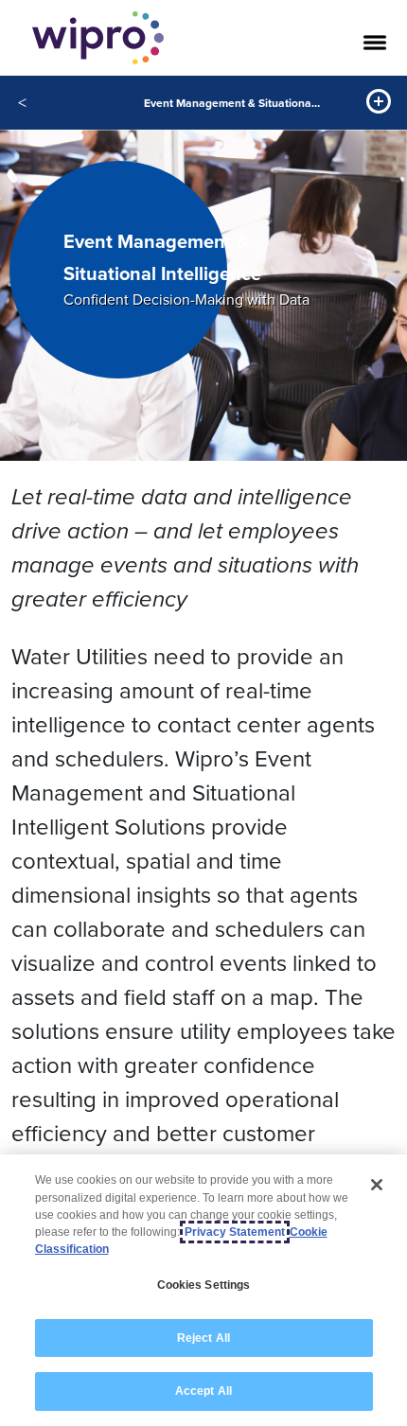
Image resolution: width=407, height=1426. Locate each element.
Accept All (203, 1391)
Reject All (203, 1338)
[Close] (377, 1185)
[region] (203, 1290)
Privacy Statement (235, 1232)
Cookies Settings (204, 1285)
